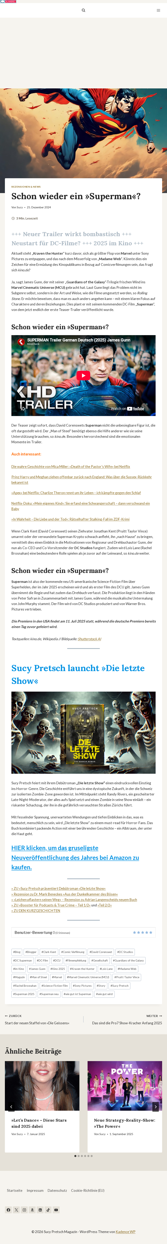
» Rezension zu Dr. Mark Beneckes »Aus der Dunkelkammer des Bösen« (64, 894)
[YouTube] (56, 1209)
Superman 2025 (23, 994)
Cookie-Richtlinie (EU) (87, 1190)
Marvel (57, 977)
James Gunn (37, 968)
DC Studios (125, 952)
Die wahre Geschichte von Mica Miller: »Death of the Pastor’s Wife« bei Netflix (70, 466)
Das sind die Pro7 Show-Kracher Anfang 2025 (127, 1019)
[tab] (75, 1156)
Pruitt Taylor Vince (126, 977)
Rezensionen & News (26, 186)
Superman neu (49, 994)
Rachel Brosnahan (24, 985)
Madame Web (127, 968)
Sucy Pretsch (120, 985)
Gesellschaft (99, 960)
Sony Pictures (82, 985)
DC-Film (42, 960)
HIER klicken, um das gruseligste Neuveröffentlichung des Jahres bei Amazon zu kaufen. (75, 857)
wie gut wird (104, 994)
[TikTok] (48, 1209)
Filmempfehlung (76, 960)
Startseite (14, 1190)
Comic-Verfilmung (72, 952)
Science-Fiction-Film (55, 985)
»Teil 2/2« (105, 905)
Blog (16, 952)
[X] (16, 1209)
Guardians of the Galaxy (128, 960)
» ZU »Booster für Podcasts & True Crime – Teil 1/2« (51, 905)
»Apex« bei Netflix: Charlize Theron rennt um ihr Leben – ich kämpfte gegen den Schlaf (76, 493)
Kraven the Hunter (82, 968)
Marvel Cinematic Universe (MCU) (88, 977)
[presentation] (42, 1086)
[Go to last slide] (11, 1107)
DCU (56, 960)
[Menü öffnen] (158, 10)
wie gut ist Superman (77, 994)
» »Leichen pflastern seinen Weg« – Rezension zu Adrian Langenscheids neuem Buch (74, 899)
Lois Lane (106, 968)
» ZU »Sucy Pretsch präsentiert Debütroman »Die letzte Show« (58, 888)
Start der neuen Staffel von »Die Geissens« (37, 1019)
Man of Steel (38, 977)
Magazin (19, 977)
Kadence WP (125, 1232)
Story (101, 985)
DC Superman (22, 960)
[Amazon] (32, 1209)
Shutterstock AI (89, 639)
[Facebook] (8, 1209)
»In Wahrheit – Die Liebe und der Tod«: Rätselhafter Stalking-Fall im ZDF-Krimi (70, 519)
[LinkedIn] (40, 1209)
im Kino (18, 968)
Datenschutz (57, 1190)
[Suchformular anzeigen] (83, 10)
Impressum (35, 1190)
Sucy (20, 207)
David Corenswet (101, 952)
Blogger (30, 952)
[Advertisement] (83, 48)
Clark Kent (49, 952)
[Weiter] (155, 1107)
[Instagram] (24, 1209)
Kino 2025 (58, 968)
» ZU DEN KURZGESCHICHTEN (35, 910)
